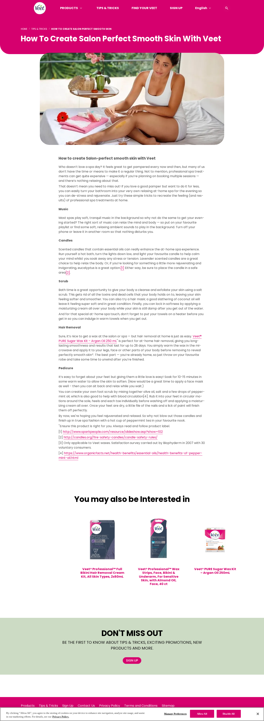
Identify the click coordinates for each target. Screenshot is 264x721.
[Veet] (40, 8)
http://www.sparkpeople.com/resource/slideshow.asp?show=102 (113, 431)
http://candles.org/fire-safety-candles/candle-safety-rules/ (111, 437)
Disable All (229, 713)
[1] (122, 268)
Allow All (202, 713)
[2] (68, 272)
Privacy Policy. (60, 716)
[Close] (258, 714)
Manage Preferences (175, 713)
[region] (132, 714)
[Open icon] (227, 8)
